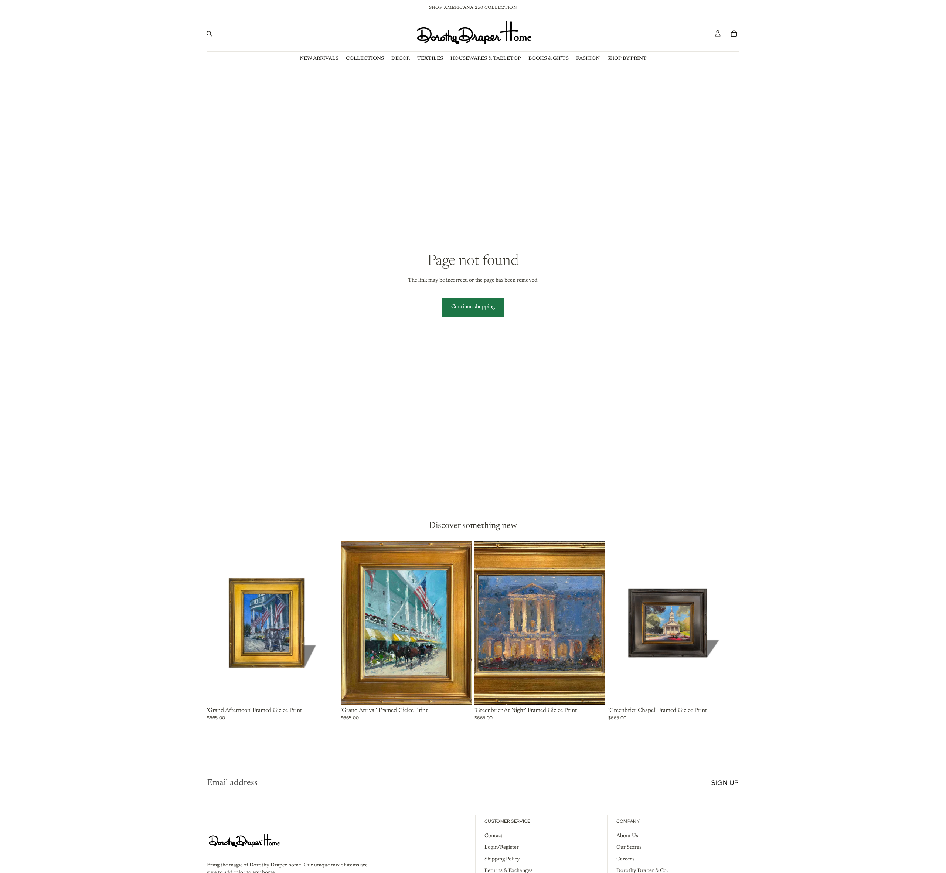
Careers (625, 859)
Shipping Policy (502, 859)
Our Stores (629, 847)
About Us (627, 835)
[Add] (326, 693)
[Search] (209, 33)
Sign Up (725, 782)
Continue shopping (473, 307)
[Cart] (734, 33)
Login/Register (501, 847)
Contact (493, 835)
